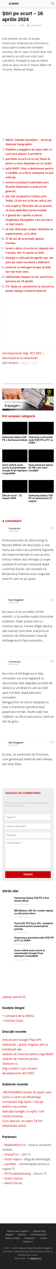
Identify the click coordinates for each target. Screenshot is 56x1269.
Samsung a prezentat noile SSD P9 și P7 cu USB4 (41, 440)
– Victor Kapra (11, 1159)
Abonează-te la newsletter (20, 358)
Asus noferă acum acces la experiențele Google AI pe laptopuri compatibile (14, 469)
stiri (34, 363)
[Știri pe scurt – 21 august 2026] (14, 486)
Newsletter (29, 1238)
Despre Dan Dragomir (18, 1231)
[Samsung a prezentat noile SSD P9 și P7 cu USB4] (41, 428)
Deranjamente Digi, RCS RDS (22, 353)
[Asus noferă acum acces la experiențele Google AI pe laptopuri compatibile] (14, 456)
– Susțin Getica (12, 1178)
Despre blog (39, 1231)
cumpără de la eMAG (19, 1016)
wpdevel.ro (36, 1258)
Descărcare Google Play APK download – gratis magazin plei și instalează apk (25, 1044)
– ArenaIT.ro (10, 1154)
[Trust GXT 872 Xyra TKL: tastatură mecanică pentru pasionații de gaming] (7, 924)
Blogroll (9, 1234)
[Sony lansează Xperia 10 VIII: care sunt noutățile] (41, 456)
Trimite (28, 874)
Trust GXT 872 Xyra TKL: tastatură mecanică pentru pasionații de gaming (33, 926)
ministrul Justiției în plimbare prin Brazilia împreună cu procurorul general (27, 186)
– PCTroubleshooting (16, 1173)
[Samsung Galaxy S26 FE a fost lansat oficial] (14, 428)
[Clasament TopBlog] (28, 1197)
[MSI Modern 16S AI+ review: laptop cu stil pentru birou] (7, 912)
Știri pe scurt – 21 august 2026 (12, 497)
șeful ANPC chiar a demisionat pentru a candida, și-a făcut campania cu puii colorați (30, 172)
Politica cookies (12, 1238)
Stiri (22, 25)
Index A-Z (28, 1241)
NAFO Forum (13, 1183)
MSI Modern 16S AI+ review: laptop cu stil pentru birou (33, 912)
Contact (43, 1238)
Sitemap (22, 1234)
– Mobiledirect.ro (14, 1145)
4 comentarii (35, 25)
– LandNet (9, 1164)
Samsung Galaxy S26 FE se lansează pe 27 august (41, 498)
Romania (25, 363)
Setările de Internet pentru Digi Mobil (27, 1054)
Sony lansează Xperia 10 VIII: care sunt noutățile (41, 468)
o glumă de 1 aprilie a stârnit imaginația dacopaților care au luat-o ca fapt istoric (29, 219)
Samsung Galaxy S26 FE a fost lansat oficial (14, 438)
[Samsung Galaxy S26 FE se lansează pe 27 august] (41, 486)
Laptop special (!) (13, 997)
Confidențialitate (38, 1234)
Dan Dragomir (16, 599)
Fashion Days (14, 1021)
